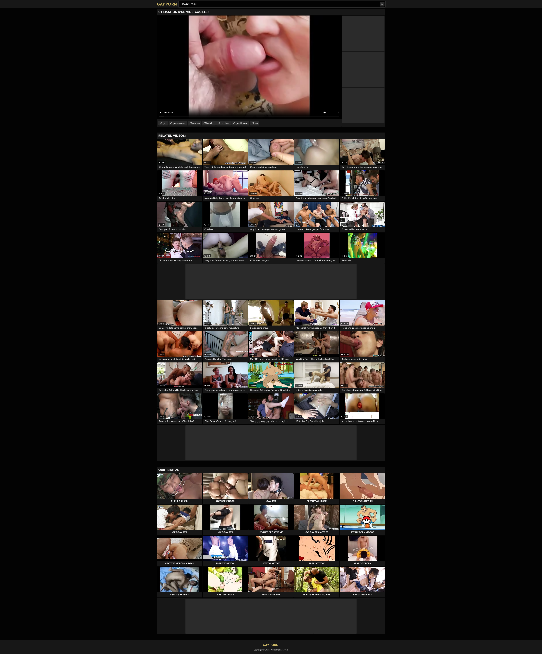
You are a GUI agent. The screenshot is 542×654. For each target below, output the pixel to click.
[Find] (382, 4)
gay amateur (179, 123)
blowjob (210, 123)
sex (256, 123)
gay (165, 123)
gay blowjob (242, 123)
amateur (225, 123)
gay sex (196, 123)
